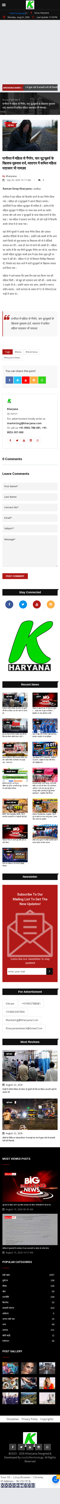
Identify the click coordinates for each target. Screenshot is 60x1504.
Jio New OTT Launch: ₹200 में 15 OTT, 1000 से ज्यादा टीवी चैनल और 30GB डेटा (44, 759)
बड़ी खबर (14, 100)
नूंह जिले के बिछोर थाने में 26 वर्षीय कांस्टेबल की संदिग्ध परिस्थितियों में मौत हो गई (26, 1205)
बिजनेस (28, 1302)
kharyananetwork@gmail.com (24, 1028)
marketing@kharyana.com (22, 1020)
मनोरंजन (28, 1341)
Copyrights (46, 1419)
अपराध (28, 1330)
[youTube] (26, 380)
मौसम (28, 1286)
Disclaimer (13, 1419)
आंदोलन (28, 1313)
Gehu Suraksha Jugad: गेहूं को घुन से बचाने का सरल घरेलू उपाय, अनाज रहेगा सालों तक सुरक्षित (44, 816)
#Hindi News (32, 351)
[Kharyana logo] (30, 4)
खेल (28, 1291)
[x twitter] (17, 380)
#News (18, 351)
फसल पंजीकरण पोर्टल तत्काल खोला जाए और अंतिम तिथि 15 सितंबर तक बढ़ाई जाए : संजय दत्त (14, 759)
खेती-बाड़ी (28, 1335)
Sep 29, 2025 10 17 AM (19, 180)
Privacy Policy (30, 1419)
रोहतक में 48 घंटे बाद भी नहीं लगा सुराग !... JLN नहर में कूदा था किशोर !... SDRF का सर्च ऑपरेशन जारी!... (44, 710)
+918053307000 (15, 1012)
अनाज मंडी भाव (28, 1319)
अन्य (28, 1324)
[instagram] (34, 380)
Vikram (10, 1003)
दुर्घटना (28, 1280)
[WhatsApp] (42, 380)
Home (5, 100)
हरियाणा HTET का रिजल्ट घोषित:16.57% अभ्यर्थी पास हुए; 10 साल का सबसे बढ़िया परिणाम (15, 785)
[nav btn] (4, 5)
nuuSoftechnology (32, 1457)
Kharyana (9, 176)
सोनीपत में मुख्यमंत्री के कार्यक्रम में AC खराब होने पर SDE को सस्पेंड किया (25, 1248)
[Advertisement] (30, 52)
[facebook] (9, 380)
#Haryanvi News (12, 357)
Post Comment (15, 576)
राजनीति (28, 1297)
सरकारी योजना (28, 1308)
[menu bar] (57, 2)
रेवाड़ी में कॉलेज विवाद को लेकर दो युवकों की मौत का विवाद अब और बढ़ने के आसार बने (14, 710)
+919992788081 (31, 1003)
